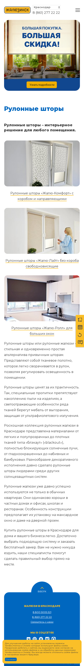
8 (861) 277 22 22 (46, 13)
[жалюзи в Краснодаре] (17, 10)
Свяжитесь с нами (42, 621)
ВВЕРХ (42, 591)
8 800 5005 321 (42, 612)
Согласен (11, 659)
